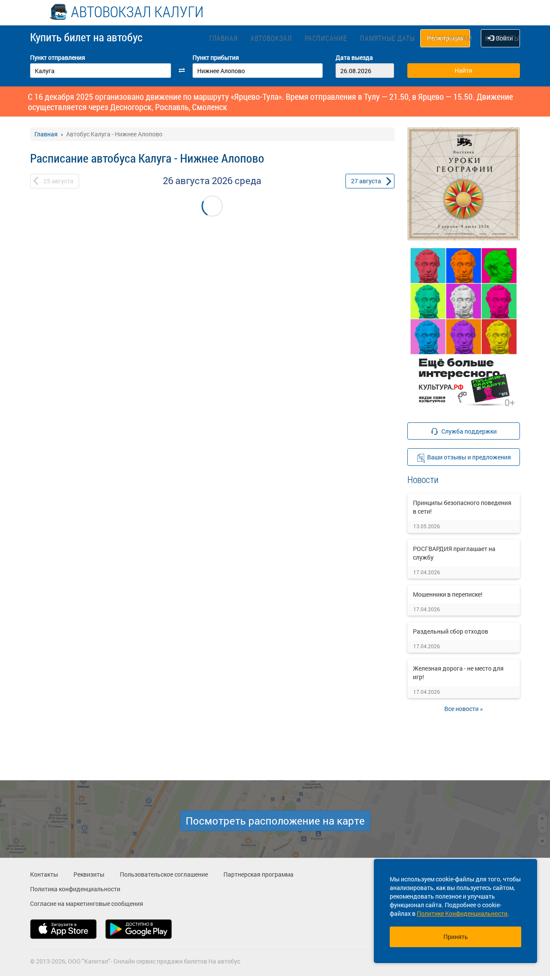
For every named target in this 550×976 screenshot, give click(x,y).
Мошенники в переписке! (448, 594)
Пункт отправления (57, 57)
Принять (455, 937)
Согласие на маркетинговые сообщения (86, 903)
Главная (223, 38)
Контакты (502, 38)
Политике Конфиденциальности (462, 913)
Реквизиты (88, 874)
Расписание (326, 38)
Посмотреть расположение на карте (275, 821)
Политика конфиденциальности (75, 889)
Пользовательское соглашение (164, 874)
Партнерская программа (258, 874)
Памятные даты (387, 38)
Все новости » (463, 709)
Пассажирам (450, 38)
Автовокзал (271, 38)
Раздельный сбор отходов (450, 631)
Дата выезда (354, 57)
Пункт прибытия (215, 57)
